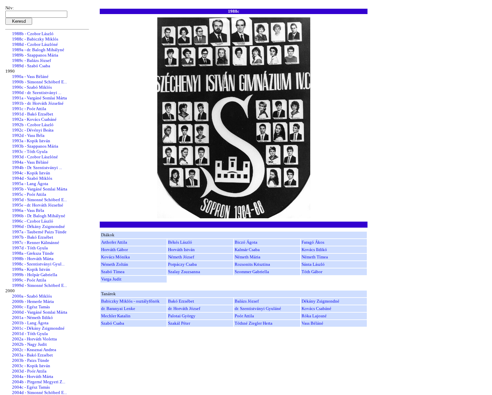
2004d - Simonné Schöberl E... (39, 392)
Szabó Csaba (112, 323)
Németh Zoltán (114, 264)
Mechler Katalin (116, 315)
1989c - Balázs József (31, 60)
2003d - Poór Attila (29, 371)
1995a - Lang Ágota (30, 183)
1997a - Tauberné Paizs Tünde (39, 231)
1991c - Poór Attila (29, 108)
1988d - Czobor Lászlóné (35, 44)
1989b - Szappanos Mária (35, 55)
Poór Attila (244, 315)
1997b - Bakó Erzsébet (32, 237)
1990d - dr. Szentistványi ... (36, 92)
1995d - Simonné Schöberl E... (39, 199)
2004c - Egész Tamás (31, 387)
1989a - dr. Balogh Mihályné (38, 49)
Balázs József (247, 301)
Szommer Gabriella (252, 271)
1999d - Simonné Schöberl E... (39, 285)
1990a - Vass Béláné (30, 76)
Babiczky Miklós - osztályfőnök (130, 301)
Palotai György (181, 315)
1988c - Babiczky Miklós (35, 39)
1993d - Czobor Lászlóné (35, 156)
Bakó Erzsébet (181, 301)
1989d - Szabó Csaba (31, 65)
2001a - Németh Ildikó (32, 317)
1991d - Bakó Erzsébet (32, 113)
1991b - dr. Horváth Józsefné (38, 103)
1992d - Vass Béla (28, 135)
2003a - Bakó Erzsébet (32, 355)
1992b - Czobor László (33, 124)
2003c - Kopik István (31, 365)
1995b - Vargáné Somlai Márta (39, 188)
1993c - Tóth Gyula (30, 151)
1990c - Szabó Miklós (32, 87)
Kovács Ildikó (314, 249)
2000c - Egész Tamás (31, 306)
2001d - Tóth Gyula (30, 333)
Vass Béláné (312, 323)
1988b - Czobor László (33, 33)
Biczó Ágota (246, 242)
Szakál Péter (179, 323)
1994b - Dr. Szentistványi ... (37, 167)
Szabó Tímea (113, 271)
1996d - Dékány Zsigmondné (38, 226)
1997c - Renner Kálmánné (35, 242)
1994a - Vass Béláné (30, 162)
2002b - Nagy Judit (29, 344)
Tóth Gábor (312, 271)
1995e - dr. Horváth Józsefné (37, 205)
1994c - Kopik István (31, 172)
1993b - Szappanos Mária (35, 146)
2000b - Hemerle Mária (33, 301)
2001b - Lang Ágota (30, 322)
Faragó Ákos (313, 242)
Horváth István (181, 249)
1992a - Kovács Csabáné (34, 119)
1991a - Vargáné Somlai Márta (39, 97)
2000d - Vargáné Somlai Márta (39, 312)
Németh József (181, 256)
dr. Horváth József (184, 308)
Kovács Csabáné (316, 308)
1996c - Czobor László (32, 221)
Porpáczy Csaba (182, 264)
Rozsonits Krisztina (252, 264)
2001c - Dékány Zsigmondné (38, 328)
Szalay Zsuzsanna (184, 271)
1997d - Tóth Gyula (30, 247)
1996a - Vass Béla (28, 210)
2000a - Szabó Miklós (32, 296)
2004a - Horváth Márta (32, 376)
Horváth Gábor (114, 249)
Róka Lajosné (314, 315)
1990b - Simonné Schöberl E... (39, 81)
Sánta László (313, 264)
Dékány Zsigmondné (320, 301)
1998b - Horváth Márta (33, 258)
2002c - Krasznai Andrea (34, 349)
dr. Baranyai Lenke (118, 308)
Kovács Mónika (115, 256)
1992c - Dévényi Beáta (33, 130)
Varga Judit (111, 279)
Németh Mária (247, 256)
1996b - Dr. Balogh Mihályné (38, 215)
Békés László (180, 242)
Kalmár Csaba (247, 249)
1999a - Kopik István (31, 269)
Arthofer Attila (114, 242)
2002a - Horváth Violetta (34, 338)
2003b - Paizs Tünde (30, 360)
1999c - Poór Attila (29, 280)
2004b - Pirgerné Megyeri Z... (38, 381)
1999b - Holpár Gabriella (34, 274)
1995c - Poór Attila (29, 194)
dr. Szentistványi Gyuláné (258, 308)
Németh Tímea (315, 256)
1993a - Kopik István (31, 140)
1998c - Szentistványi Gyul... (38, 263)
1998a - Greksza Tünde (33, 253)
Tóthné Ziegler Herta (253, 323)
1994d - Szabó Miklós (32, 178)
